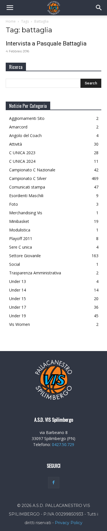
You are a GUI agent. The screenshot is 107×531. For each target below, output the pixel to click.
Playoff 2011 (20, 238)
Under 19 (17, 315)
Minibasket (19, 221)
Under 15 (17, 298)
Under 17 (17, 307)
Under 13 (17, 281)
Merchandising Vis (25, 212)
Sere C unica (20, 247)
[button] (10, 7)
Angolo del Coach (25, 135)
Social (14, 264)
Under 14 (17, 290)
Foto (13, 204)
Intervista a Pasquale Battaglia (46, 43)
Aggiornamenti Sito (27, 118)
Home (11, 21)
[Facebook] (53, 482)
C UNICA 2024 (22, 161)
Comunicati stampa (27, 187)
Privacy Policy (68, 522)
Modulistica (19, 230)
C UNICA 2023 (22, 152)
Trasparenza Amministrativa (35, 273)
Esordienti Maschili (26, 195)
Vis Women (19, 324)
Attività (15, 144)
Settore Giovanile (25, 255)
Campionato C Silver (28, 178)
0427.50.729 (63, 444)
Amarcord (18, 127)
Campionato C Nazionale (32, 170)
